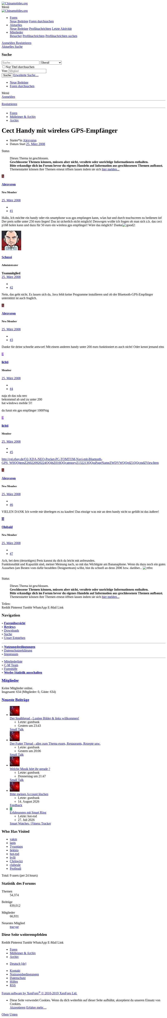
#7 (11, 553)
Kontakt (15, 970)
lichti (5, 362)
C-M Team (11, 665)
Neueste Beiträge (15, 700)
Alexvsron (29, 140)
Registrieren (9, 104)
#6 (11, 504)
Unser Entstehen (14, 638)
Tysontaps (16, 846)
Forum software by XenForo (39, 993)
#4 (11, 388)
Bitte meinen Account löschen (29, 794)
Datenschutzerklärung (18, 650)
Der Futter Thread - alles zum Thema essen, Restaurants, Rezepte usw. (55, 743)
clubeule (15, 865)
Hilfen (14, 981)
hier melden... (110, 169)
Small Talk (17, 729)
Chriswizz (16, 861)
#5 (11, 452)
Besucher (16, 36)
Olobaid (7, 527)
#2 (11, 287)
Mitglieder (16, 32)
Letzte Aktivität (62, 28)
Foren (13, 17)
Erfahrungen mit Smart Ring (28, 812)
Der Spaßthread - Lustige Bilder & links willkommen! (44, 718)
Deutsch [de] (18, 963)
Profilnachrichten (40, 28)
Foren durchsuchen (41, 21)
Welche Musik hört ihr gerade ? (30, 769)
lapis (13, 843)
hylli (12, 857)
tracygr (14, 927)
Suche (8, 634)
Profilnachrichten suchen (61, 36)
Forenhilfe (10, 669)
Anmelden (8, 96)
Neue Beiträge (19, 21)
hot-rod (14, 854)
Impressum (11, 654)
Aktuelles (16, 25)
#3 (11, 340)
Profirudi (15, 868)
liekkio (14, 850)
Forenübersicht (14, 623)
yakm (13, 839)
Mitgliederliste (13, 661)
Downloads (11, 630)
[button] (5, 7)
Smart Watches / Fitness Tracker (30, 823)
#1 (11, 211)
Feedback (16, 805)
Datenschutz (18, 978)
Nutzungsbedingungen (19, 647)
